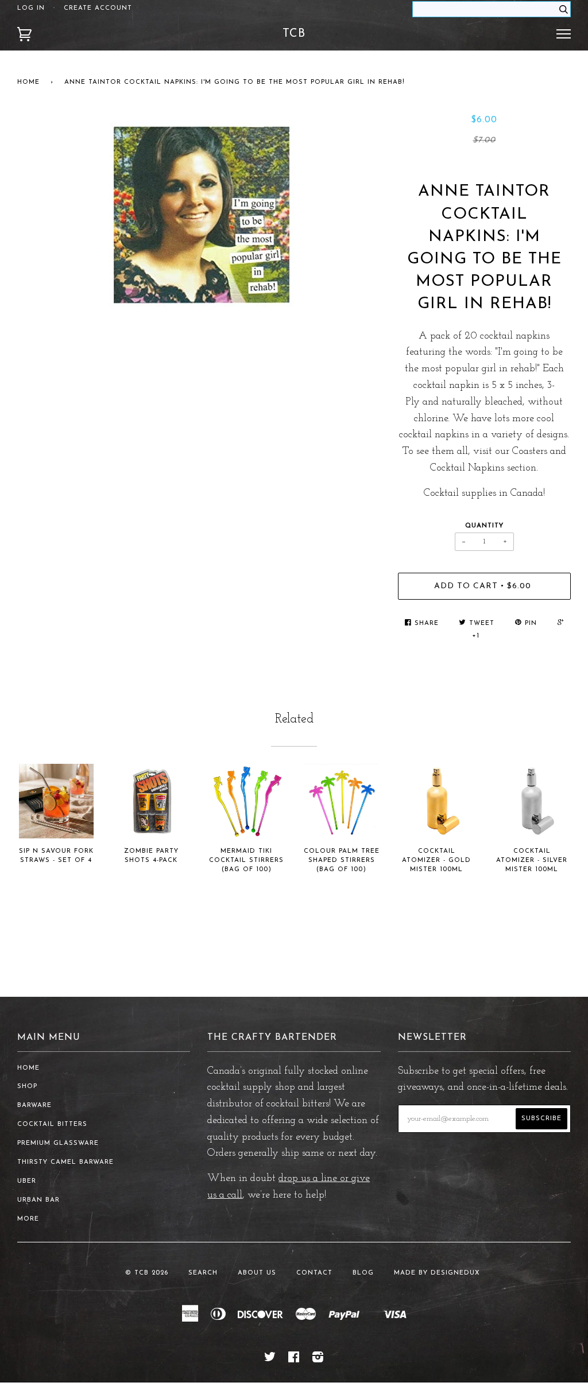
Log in (31, 8)
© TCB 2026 (146, 1273)
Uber (26, 1181)
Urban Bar (38, 1200)
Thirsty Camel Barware (65, 1162)
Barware (34, 1105)
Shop (27, 1086)
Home (28, 82)
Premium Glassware (58, 1143)
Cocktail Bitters (52, 1124)
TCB (294, 34)
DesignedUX (455, 1273)
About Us (257, 1273)
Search (203, 1273)
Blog (363, 1273)
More (28, 1219)
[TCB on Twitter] (270, 1360)
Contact (314, 1273)
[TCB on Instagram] (318, 1360)
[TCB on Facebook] (294, 1360)
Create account (98, 8)
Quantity (484, 526)
